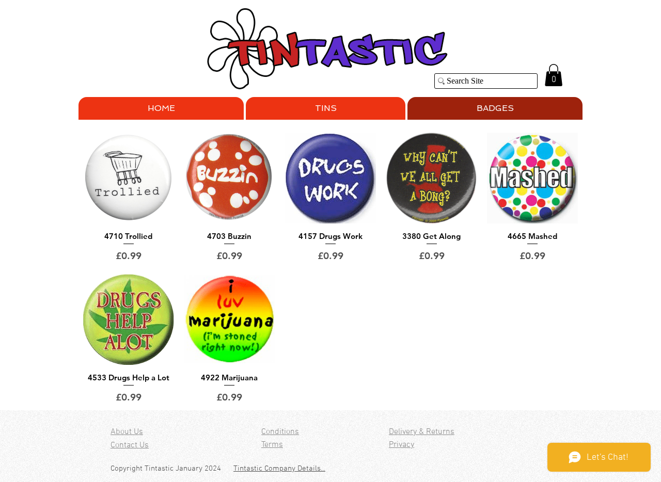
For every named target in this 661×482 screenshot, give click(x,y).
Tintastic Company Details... (279, 468)
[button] (553, 75)
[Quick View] (128, 178)
